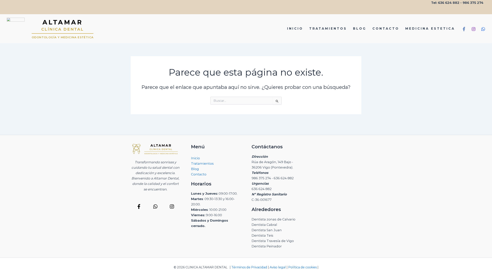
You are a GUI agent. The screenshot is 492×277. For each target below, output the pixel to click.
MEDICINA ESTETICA (430, 28)
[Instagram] (473, 29)
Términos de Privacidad (249, 267)
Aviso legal (278, 267)
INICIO (295, 28)
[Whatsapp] (155, 206)
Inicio (195, 158)
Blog (195, 169)
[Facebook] (464, 29)
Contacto (198, 174)
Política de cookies (302, 267)
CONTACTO (385, 28)
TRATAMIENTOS (328, 28)
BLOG (359, 28)
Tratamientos (202, 163)
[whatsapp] (483, 29)
